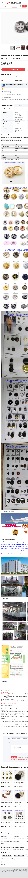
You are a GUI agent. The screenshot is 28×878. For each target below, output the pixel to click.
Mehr (2, 864)
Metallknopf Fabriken (6, 855)
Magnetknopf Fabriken (21, 858)
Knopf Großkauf (5, 862)
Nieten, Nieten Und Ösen (19, 838)
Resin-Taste (16, 841)
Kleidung (18, 9)
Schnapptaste (4, 836)
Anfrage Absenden (13, 69)
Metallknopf (16, 836)
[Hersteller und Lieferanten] (14, 2)
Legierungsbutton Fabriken (8, 858)
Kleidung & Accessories (10, 9)
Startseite (3, 9)
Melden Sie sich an (6, 99)
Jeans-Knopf (4, 838)
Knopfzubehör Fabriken (19, 855)
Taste (22, 9)
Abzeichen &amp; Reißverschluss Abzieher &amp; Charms (7, 841)
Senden (14, 757)
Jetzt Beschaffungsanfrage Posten (19, 759)
